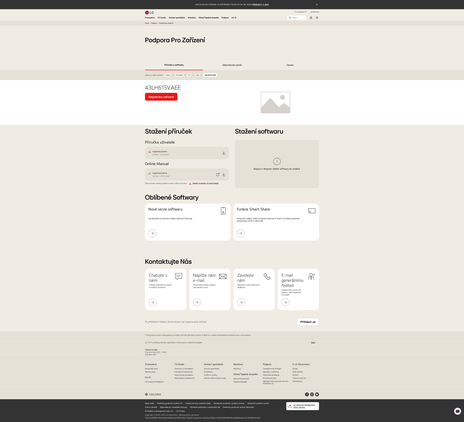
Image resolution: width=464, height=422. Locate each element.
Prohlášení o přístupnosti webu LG (159, 411)
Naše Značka (297, 372)
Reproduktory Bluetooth (184, 378)
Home (147, 23)
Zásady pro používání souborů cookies (229, 403)
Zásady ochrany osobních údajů (198, 403)
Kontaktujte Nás (269, 378)
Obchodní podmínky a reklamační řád (205, 407)
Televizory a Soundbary (183, 369)
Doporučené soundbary (183, 375)
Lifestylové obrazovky (183, 372)
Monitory (192, 17)
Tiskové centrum (299, 378)
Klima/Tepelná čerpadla (209, 17)
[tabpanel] (232, 158)
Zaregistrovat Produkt (272, 369)
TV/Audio (162, 17)
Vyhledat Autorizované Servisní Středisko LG (275, 382)
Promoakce (150, 17)
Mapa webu (149, 403)
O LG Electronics (301, 364)
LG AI (234, 17)
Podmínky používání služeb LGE (170, 403)
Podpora (225, 17)
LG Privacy (180, 411)
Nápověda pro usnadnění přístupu (173, 407)
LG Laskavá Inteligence (154, 382)
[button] (296, 17)
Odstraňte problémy (271, 375)
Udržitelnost (297, 381)
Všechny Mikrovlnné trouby (215, 378)
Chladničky (208, 372)
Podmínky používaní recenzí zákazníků (238, 407)
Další (313, 342)
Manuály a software (271, 372)
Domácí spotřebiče (177, 17)
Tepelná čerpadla (240, 382)
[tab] (174, 65)
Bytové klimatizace (241, 378)
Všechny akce (150, 372)
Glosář (295, 369)
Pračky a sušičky (210, 375)
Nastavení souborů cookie (258, 403)
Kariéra (295, 375)
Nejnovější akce (151, 369)
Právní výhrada (151, 407)
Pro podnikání (299, 12)
